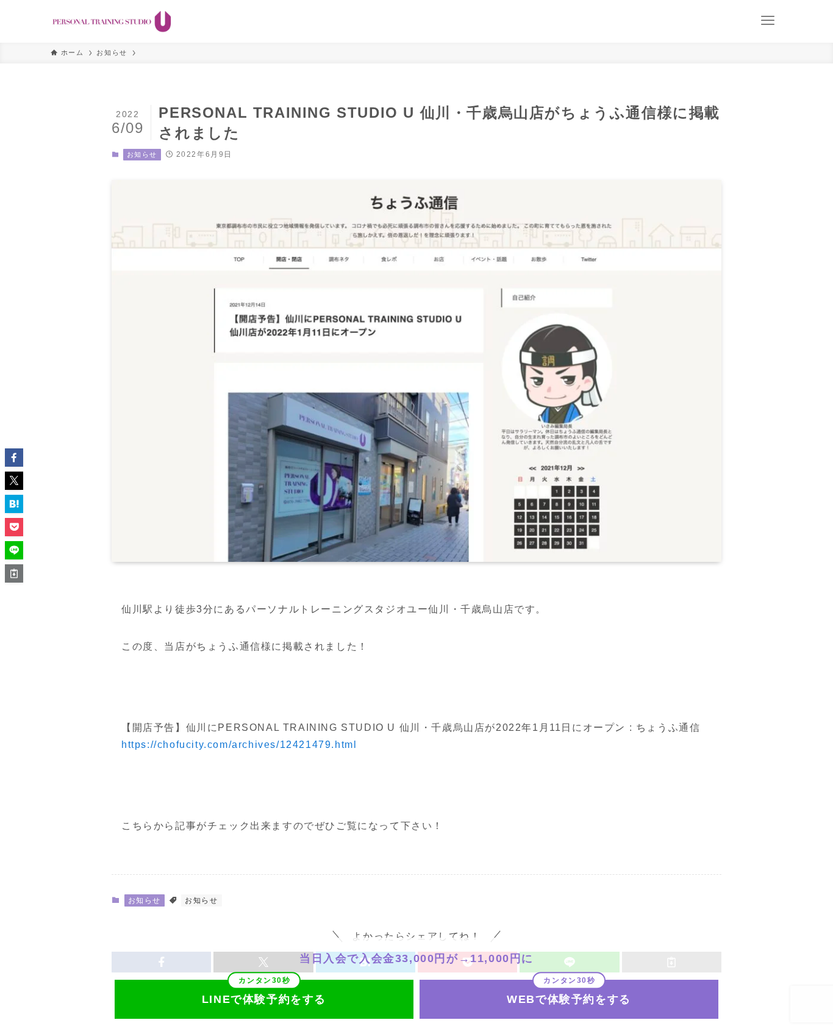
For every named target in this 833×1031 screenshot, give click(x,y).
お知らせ (142, 154)
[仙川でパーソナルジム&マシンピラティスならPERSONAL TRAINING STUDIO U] (112, 21)
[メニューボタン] (767, 20)
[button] (14, 457)
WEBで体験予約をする (569, 999)
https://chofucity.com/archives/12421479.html (239, 744)
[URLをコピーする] (14, 573)
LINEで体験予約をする (264, 999)
